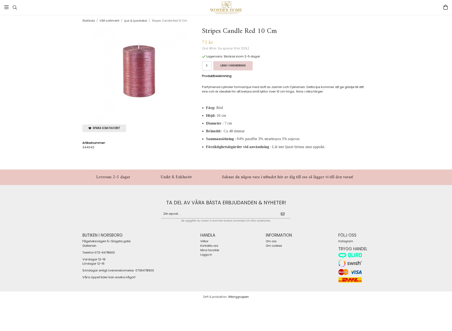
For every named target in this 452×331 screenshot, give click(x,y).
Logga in (206, 255)
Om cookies (274, 246)
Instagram (345, 241)
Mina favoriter (209, 250)
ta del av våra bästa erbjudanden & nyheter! (226, 202)
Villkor (204, 241)
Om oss (271, 241)
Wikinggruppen (238, 297)
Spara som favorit (105, 128)
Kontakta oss (209, 246)
